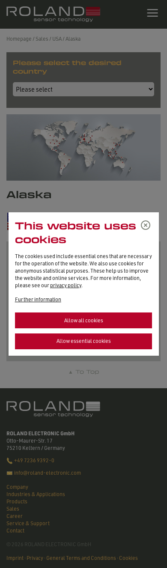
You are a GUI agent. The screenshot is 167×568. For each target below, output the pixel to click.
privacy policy (65, 285)
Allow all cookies (83, 320)
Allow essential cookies (84, 341)
